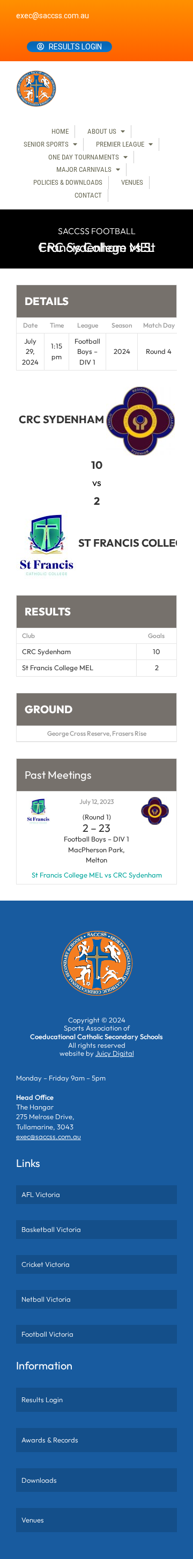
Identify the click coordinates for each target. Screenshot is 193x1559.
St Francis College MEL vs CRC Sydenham (97, 875)
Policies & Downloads (67, 182)
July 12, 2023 (96, 801)
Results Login (75, 46)
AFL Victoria (40, 1194)
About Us (101, 131)
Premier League (120, 144)
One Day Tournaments (83, 157)
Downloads (39, 1480)
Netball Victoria (46, 1299)
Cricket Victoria (45, 1264)
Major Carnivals (84, 169)
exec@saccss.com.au (52, 15)
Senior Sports (46, 144)
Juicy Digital (114, 1053)
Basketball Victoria (51, 1229)
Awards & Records (49, 1439)
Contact (88, 195)
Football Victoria (47, 1334)
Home (60, 131)
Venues (132, 182)
